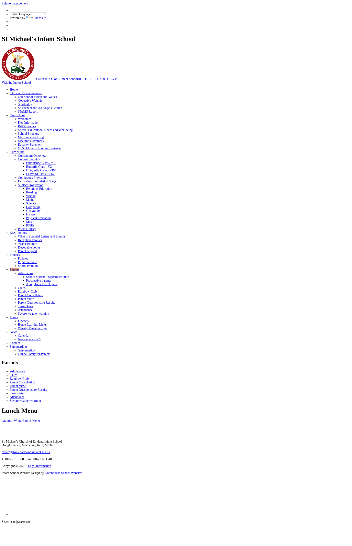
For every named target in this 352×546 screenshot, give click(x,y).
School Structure (28, 133)
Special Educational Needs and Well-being (45, 130)
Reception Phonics (30, 240)
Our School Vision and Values (37, 97)
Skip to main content (15, 3)
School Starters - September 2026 (47, 277)
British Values (27, 126)
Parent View (26, 299)
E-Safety (23, 321)
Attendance (25, 310)
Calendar (24, 335)
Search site (8, 521)
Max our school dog (31, 137)
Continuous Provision (32, 177)
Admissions (25, 273)
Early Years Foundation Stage (37, 181)
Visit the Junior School (16, 82)
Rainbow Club (27, 291)
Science (31, 203)
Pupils (14, 317)
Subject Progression (30, 185)
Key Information (28, 122)
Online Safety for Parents (34, 354)
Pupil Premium (27, 262)
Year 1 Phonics (27, 243)
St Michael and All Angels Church (40, 108)
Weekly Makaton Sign (32, 328)
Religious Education (39, 188)
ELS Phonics (18, 232)
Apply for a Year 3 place (41, 284)
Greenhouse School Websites (63, 473)
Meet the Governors (31, 141)
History (31, 214)
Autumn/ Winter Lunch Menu (21, 420)
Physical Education (38, 218)
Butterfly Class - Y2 (39, 166)
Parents (14, 269)
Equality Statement (30, 144)
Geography (33, 210)
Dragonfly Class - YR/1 (41, 170)
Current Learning (29, 159)
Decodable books (29, 247)
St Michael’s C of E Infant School (76, 79)
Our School (17, 115)
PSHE (30, 225)
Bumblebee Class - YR (41, 163)
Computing (33, 207)
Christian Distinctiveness (26, 93)
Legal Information (39, 466)
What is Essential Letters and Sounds (41, 236)
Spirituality (25, 104)
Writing (31, 196)
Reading (31, 192)
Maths (30, 199)
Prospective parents (38, 280)
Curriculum (17, 152)
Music (30, 221)
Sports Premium (28, 265)
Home (14, 89)
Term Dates (25, 306)
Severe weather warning (33, 313)
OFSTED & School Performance (39, 148)
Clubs (21, 288)
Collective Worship (30, 100)
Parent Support (27, 251)
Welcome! (24, 119)
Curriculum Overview (32, 155)
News (13, 332)
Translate (40, 18)
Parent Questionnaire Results (36, 302)
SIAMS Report (27, 111)
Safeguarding (18, 346)
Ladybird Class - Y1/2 (40, 174)
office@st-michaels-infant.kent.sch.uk (26, 452)
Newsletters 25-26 (29, 339)
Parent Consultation (30, 295)
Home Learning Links (32, 324)
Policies (15, 254)
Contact (15, 343)
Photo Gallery (27, 229)
